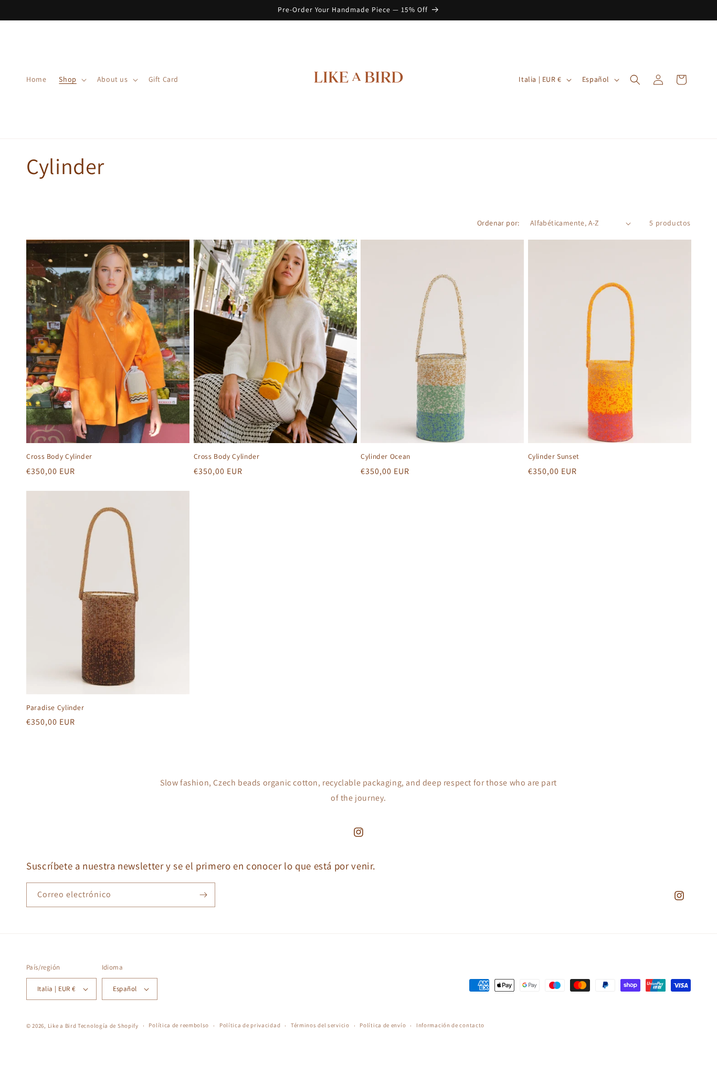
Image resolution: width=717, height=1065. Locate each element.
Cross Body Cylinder (59, 456)
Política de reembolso (179, 1025)
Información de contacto (450, 1025)
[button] (71, 79)
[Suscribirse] (203, 895)
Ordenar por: (498, 223)
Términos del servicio (320, 1025)
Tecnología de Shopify (108, 1025)
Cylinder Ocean (385, 456)
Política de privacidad (249, 1025)
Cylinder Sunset (553, 456)
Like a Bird (62, 1025)
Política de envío (383, 1025)
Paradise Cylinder (55, 707)
